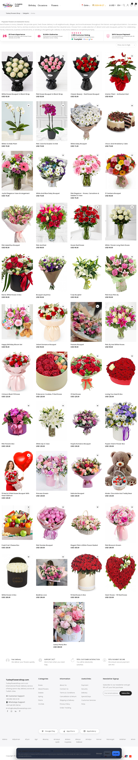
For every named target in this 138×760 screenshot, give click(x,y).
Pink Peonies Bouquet (44, 545)
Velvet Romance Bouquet (46, 344)
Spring (40, 696)
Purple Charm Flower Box (115, 444)
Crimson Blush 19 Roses (11, 394)
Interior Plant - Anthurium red (117, 94)
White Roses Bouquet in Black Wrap (16, 94)
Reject (107, 753)
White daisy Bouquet (79, 144)
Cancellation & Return (68, 696)
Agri (36, 739)
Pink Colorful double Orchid (47, 144)
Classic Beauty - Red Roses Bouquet (85, 94)
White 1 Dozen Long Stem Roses (117, 245)
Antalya (88, 739)
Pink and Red (41, 245)
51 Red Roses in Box (78, 595)
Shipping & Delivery (67, 700)
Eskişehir (26, 13)
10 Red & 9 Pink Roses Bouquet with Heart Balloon (15, 494)
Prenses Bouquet (77, 344)
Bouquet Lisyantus (43, 295)
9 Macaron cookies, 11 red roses (49, 394)
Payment (84, 685)
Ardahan (122, 739)
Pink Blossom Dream (113, 545)
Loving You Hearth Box (113, 394)
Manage (99, 753)
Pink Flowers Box (8, 444)
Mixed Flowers (43, 689)
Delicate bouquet (77, 493)
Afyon (27, 739)
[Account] (127, 5)
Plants (40, 700)
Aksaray (46, 739)
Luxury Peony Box (60, 645)
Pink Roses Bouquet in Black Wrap (49, 94)
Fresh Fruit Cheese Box (10, 545)
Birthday (32, 5)
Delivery (84, 693)
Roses (40, 685)
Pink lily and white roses (114, 344)
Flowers (54, 5)
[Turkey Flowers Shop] (14, 5)
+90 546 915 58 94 (13, 705)
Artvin (133, 739)
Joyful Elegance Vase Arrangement (16, 193)
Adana (4, 739)
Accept (116, 753)
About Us (63, 685)
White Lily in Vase (42, 444)
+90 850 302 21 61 (12, 699)
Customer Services (88, 700)
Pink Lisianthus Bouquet (11, 245)
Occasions (42, 5)
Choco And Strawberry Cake (116, 144)
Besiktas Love (41, 595)
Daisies (40, 693)
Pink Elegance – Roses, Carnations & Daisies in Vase (85, 194)
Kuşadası (68, 742)
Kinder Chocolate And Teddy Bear (118, 493)
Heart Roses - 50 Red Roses (116, 595)
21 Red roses (76, 394)
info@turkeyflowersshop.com (19, 708)
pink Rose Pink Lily (112, 295)
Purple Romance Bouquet (81, 444)
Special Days (86, 696)
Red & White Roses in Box (11, 295)
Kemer (98, 739)
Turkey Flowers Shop (13, 13)
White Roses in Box (9, 595)
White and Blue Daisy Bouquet (48, 193)
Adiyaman (16, 739)
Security (84, 689)
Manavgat (110, 739)
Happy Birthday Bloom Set (12, 344)
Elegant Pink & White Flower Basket (84, 545)
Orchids (41, 704)
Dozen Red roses (77, 245)
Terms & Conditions (67, 693)
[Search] (124, 5)
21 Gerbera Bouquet (113, 193)
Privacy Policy (65, 704)
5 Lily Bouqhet (76, 295)
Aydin (57, 742)
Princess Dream (42, 493)
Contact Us (64, 689)
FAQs (83, 704)
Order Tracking (65, 708)
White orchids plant (9, 144)
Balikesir (79, 742)
